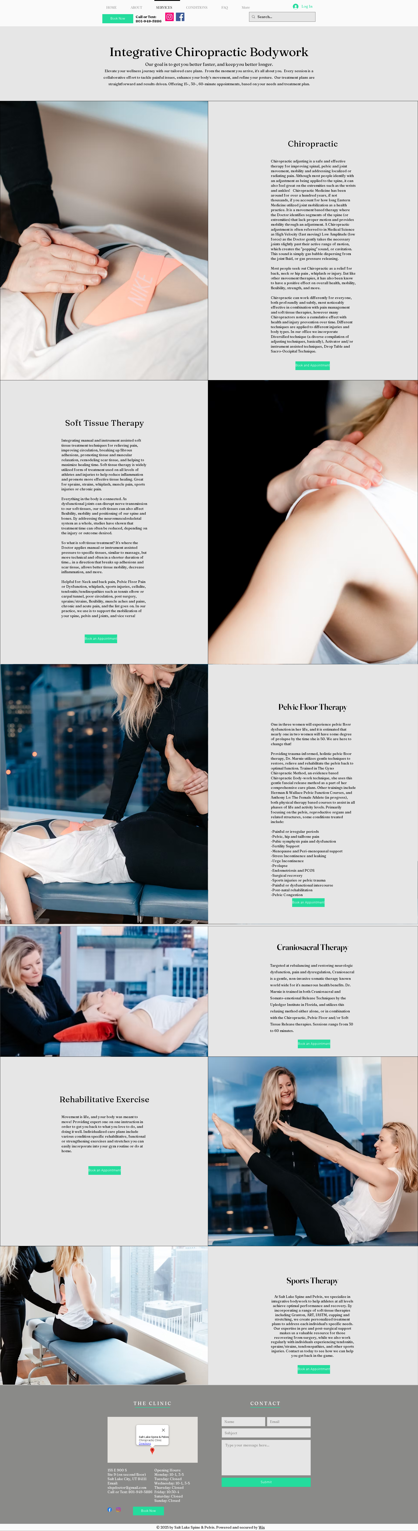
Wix (262, 1527)
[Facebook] (180, 17)
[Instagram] (169, 17)
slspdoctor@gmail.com (127, 1487)
